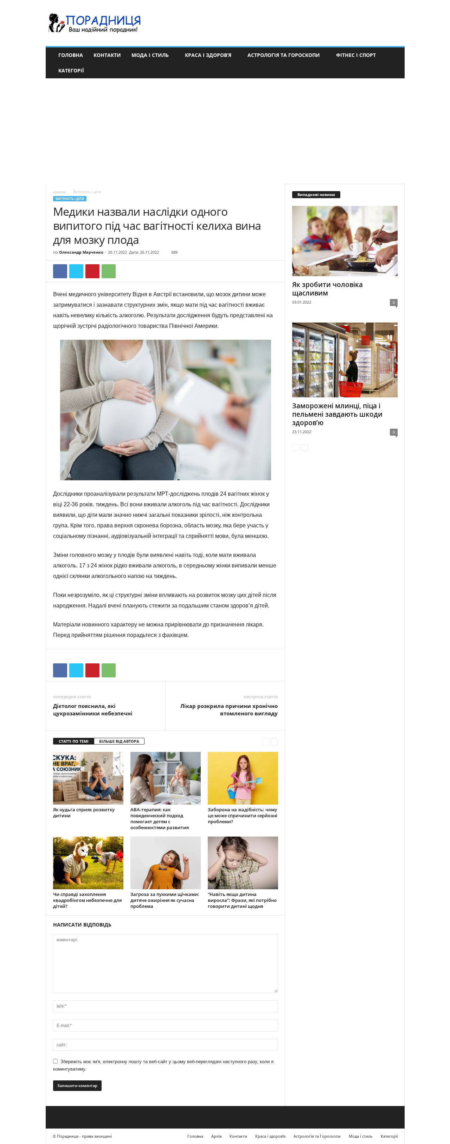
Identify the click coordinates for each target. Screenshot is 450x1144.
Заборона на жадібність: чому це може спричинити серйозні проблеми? (242, 815)
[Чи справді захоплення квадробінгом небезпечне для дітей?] (88, 863)
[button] (394, 63)
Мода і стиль (150, 55)
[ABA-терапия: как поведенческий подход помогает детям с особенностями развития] (165, 778)
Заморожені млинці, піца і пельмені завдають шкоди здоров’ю (337, 414)
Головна (70, 55)
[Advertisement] (225, 131)
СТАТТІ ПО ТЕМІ (74, 741)
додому (59, 191)
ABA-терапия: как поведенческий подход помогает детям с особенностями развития (159, 818)
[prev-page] (265, 741)
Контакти (107, 55)
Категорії (71, 70)
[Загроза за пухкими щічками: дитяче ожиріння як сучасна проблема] (165, 863)
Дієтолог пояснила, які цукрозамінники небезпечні (93, 709)
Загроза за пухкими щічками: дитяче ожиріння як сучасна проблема (164, 900)
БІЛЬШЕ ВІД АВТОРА (119, 741)
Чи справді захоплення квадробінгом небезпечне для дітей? (87, 900)
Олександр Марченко (81, 252)
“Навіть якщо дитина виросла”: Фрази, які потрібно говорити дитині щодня (242, 900)
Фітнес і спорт (356, 55)
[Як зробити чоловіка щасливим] (345, 241)
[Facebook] (60, 271)
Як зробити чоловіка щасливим (327, 289)
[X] (76, 271)
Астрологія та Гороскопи (284, 55)
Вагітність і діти (70, 198)
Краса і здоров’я (208, 55)
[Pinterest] (92, 271)
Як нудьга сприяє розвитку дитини (84, 812)
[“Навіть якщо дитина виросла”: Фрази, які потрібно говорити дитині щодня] (243, 863)
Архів (216, 1136)
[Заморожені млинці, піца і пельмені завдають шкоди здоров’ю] (345, 360)
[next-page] (274, 741)
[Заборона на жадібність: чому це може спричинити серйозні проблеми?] (243, 778)
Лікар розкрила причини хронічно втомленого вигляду (229, 709)
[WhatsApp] (109, 271)
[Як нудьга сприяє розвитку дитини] (88, 778)
